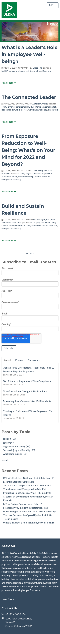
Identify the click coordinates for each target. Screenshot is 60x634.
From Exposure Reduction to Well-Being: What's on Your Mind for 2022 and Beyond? (28, 150)
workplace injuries (15, 453)
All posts (30, 253)
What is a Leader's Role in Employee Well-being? (30, 54)
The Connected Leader (29, 97)
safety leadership (26, 176)
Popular (19, 359)
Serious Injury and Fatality (19, 450)
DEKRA (5, 71)
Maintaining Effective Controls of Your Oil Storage (29, 511)
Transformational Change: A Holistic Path (25, 489)
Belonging (46, 71)
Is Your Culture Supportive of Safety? (22, 503)
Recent (7, 359)
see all (5, 459)
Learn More (8, 599)
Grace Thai (37, 68)
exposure (23, 110)
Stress (39, 71)
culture (12, 71)
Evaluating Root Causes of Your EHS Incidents (27, 492)
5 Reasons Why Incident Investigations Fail (25, 507)
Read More (8, 82)
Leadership (53, 110)
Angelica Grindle (39, 103)
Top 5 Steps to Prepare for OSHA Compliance (27, 485)
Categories (34, 359)
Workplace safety (42, 107)
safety (4, 107)
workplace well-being (25, 71)
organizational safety (17, 107)
